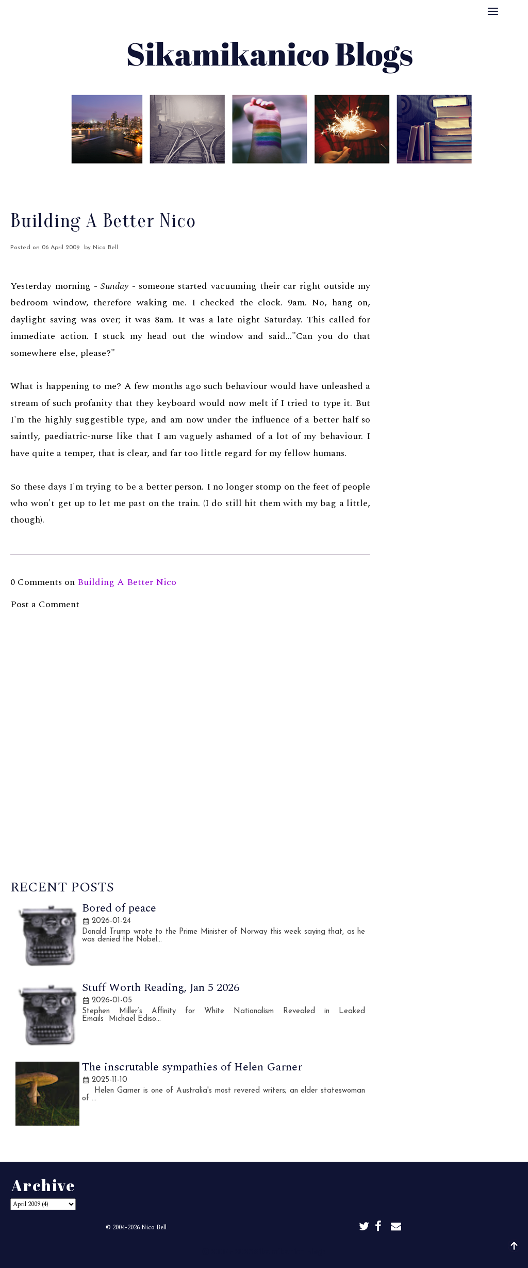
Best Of (240, 177)
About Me (189, 177)
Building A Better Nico (126, 582)
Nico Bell (154, 1227)
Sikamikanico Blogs (290, 1251)
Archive (286, 177)
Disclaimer (337, 177)
